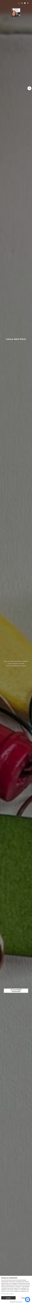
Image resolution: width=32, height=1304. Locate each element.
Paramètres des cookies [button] (16, 1302)
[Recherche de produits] (29, 88)
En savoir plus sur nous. (7, 1293)
